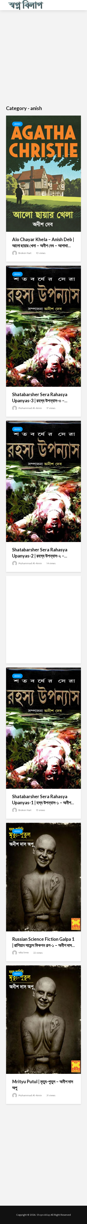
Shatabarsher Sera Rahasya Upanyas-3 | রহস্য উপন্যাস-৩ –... (39, 397)
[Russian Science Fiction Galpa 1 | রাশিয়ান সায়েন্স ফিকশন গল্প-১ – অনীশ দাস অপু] (43, 877)
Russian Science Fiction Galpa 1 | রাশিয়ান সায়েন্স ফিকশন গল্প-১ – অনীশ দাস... (43, 942)
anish (17, 124)
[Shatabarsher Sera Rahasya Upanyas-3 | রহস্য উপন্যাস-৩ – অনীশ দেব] (43, 326)
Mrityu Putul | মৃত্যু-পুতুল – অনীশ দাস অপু (42, 1084)
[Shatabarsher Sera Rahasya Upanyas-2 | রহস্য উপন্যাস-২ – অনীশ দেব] (43, 481)
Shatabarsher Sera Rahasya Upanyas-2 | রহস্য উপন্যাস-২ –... (39, 552)
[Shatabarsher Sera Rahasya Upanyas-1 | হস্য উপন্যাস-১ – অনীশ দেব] (43, 728)
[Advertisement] (43, 58)
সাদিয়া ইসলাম (23, 952)
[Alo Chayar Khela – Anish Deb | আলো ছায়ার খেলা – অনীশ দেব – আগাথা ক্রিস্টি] (43, 173)
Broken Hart (24, 253)
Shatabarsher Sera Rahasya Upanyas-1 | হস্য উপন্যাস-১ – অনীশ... (43, 799)
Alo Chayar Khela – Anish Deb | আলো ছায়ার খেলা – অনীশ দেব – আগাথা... (43, 242)
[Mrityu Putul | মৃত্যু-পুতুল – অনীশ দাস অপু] (43, 1019)
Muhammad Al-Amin (30, 408)
